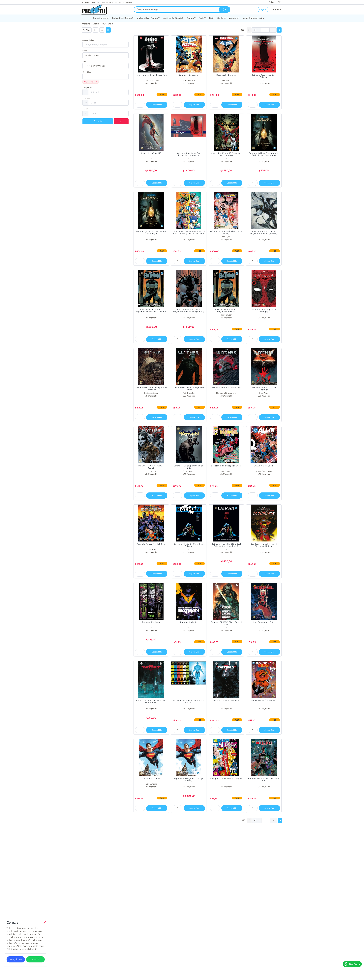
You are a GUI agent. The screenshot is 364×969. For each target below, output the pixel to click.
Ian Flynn (226, 236)
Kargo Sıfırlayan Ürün (253, 18)
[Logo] (94, 9)
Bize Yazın (354, 964)
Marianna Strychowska (226, 393)
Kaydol (263, 9)
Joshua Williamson (264, 471)
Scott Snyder (226, 315)
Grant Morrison (188, 80)
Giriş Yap (276, 9)
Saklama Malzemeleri (228, 18)
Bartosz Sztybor (151, 393)
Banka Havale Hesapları (112, 2)
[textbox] (105, 76)
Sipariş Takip (96, 2)
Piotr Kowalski (189, 393)
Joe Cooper (226, 471)
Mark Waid (151, 549)
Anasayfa (85, 2)
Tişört (212, 18)
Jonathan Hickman (151, 80)
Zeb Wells (226, 80)
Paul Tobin (263, 393)
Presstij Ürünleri (101, 18)
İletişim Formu (128, 2)
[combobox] (105, 76)
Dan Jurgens (151, 784)
